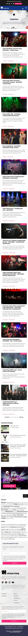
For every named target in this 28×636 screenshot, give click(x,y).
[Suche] (25, 496)
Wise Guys (12, 539)
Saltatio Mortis (21, 534)
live (14, 510)
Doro (9, 527)
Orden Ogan (4, 534)
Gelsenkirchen (5, 508)
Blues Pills (17, 524)
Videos (3, 518)
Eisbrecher (13, 527)
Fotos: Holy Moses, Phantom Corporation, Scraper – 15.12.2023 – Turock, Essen (13, 82)
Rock (2, 513)
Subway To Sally (4, 537)
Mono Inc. (8, 532)
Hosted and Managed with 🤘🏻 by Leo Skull (14, 628)
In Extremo (17, 529)
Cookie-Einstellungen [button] (14, 634)
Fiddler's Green (5, 529)
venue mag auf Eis (14, 425)
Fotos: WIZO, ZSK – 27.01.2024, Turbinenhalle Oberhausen (12, 114)
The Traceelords (20, 537)
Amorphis (3, 524)
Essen (2, 506)
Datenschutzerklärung (8, 616)
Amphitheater (10, 503)
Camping (6, 504)
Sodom (12, 535)
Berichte (26, 502)
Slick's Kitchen (7, 535)
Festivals (6, 506)
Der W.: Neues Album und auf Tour (17, 435)
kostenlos (10, 510)
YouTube (11, 518)
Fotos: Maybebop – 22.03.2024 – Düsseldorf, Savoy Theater (12, 146)
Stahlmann (16, 535)
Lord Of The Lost (21, 531)
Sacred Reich (14, 534)
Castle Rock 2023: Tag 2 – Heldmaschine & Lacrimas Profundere (10, 403)
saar (4, 515)
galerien (17, 506)
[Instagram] (11, 4)
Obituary (23, 532)
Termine (20, 515)
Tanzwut (14, 537)
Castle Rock (11, 504)
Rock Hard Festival (14, 513)
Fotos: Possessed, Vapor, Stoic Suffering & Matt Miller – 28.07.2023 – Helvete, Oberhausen (14, 274)
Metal (17, 510)
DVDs (25, 504)
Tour (7, 517)
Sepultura (2, 535)
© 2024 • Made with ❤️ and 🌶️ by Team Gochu (14, 626)
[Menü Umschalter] (23, 8)
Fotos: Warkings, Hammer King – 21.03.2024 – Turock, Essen (12, 49)
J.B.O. (23, 529)
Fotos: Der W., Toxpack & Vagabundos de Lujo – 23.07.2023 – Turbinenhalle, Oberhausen (14, 242)
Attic (7, 524)
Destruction (5, 526)
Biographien (3, 504)
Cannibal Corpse (22, 524)
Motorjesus (18, 532)
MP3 (19, 510)
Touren (11, 517)
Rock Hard (6, 513)
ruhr (21, 513)
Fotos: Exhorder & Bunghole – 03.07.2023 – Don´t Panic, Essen (12, 340)
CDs (16, 504)
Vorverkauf (8, 518)
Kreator (9, 531)
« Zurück (7, 417)
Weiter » (21, 417)
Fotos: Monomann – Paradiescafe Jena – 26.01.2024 (13, 209)
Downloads (21, 504)
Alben (3, 502)
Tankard (10, 537)
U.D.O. (25, 537)
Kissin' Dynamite (4, 531)
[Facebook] (9, 4)
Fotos (12, 506)
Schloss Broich (9, 515)
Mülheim (22, 510)
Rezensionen (22, 511)
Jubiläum (15, 508)
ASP (5, 524)
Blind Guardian (12, 524)
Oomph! (26, 532)
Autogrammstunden (19, 503)
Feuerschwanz (20, 527)
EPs (27, 504)
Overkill (9, 534)
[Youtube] (14, 4)
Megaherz (3, 532)
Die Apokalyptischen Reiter (14, 526)
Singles (14, 515)
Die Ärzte (6, 527)
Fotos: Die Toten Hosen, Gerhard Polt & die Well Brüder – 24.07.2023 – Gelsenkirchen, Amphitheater (14, 307)
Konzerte (4, 510)
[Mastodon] (7, 4)
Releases (9, 511)
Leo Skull (21, 578)
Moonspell (14, 532)
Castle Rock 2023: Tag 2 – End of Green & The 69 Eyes (12, 370)
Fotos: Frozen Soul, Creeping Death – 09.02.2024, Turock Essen (14, 177)
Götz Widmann (12, 529)
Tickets (3, 517)
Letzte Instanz (14, 531)
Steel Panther (23, 535)
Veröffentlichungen (21, 517)
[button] (26, 8)
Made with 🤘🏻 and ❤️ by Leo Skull (14, 1)
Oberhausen (3, 511)
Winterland (6, 539)
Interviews (11, 508)
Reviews (15, 511)
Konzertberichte (21, 508)
